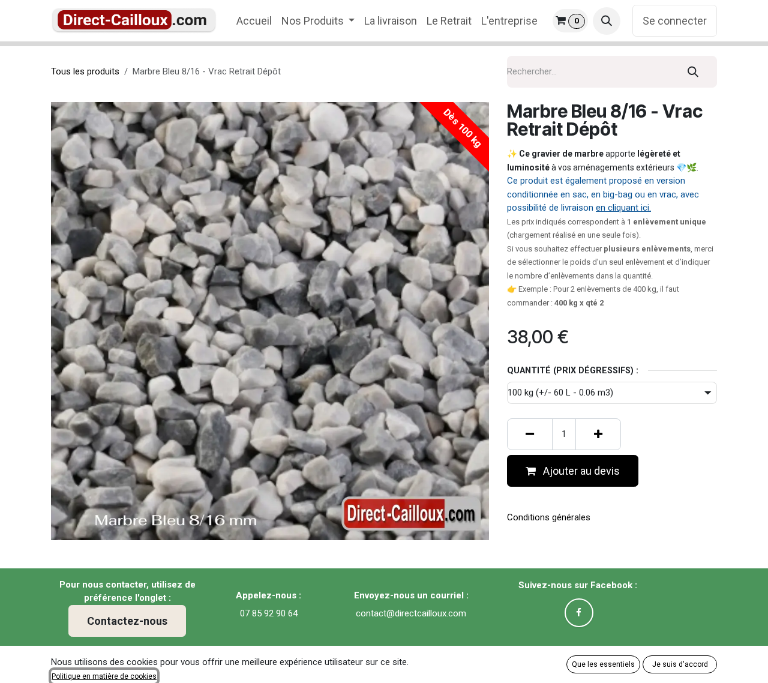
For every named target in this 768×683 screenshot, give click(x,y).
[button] (606, 21)
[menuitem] (254, 21)
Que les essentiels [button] (603, 664)
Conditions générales (548, 517)
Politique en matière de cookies (104, 676)
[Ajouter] (598, 434)
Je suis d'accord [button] (680, 664)
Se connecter (675, 20)
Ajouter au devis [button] (580, 471)
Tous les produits (85, 71)
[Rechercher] (693, 72)
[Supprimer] (530, 434)
